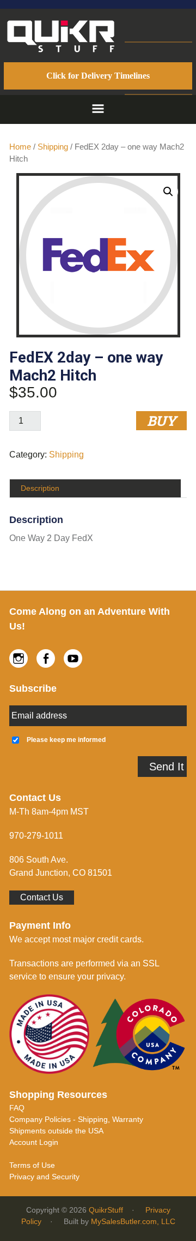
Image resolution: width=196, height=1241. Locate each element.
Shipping (53, 146)
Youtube (73, 658)
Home (20, 146)
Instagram (18, 658)
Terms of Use (32, 1165)
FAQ (16, 1107)
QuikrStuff (106, 1210)
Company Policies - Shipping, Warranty (76, 1119)
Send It (166, 767)
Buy (161, 421)
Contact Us (41, 897)
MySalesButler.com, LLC (133, 1221)
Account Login (33, 1142)
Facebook (45, 658)
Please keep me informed (66, 739)
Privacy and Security (44, 1176)
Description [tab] (40, 488)
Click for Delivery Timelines (98, 75)
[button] (98, 109)
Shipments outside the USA (56, 1130)
